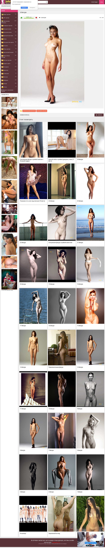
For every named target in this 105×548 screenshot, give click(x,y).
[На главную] (9, 2)
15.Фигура (80, 325)
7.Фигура (51, 450)
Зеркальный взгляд (54, 533)
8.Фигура (22, 450)
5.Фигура (79, 450)
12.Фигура (80, 367)
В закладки (43, 17)
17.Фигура (23, 325)
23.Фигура (80, 201)
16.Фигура (51, 325)
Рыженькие (6, 73)
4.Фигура (22, 492)
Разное (5, 83)
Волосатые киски (7, 32)
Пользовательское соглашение (8, 6)
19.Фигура (51, 284)
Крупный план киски (8, 35)
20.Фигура (23, 284)
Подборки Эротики (7, 25)
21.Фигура (80, 242)
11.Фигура (23, 409)
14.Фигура (23, 367)
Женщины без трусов (8, 42)
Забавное (5, 80)
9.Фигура (79, 409)
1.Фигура (79, 492)
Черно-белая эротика (5, 56)
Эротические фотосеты (5, 22)
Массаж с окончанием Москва (7, 90)
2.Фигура (51, 492)
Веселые (5, 76)
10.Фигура (51, 409)
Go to (93, 539)
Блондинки (6, 66)
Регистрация (94, 2)
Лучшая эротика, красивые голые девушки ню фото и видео (52, 543)
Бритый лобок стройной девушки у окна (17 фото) (61, 160)
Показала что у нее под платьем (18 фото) (32, 201)
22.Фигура (23, 242)
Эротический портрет (8, 52)
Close (88, 539)
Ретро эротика (6, 49)
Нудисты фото (6, 63)
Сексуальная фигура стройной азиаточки (60, 242)
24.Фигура (80, 159)
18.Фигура (80, 284)
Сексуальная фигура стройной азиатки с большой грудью (31, 160)
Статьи (5, 87)
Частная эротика (7, 60)
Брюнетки (5, 70)
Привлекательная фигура (56, 367)
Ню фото (5, 45)
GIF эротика (6, 17)
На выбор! (23, 533)
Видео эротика (6, 14)
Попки (4, 39)
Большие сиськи (7, 29)
